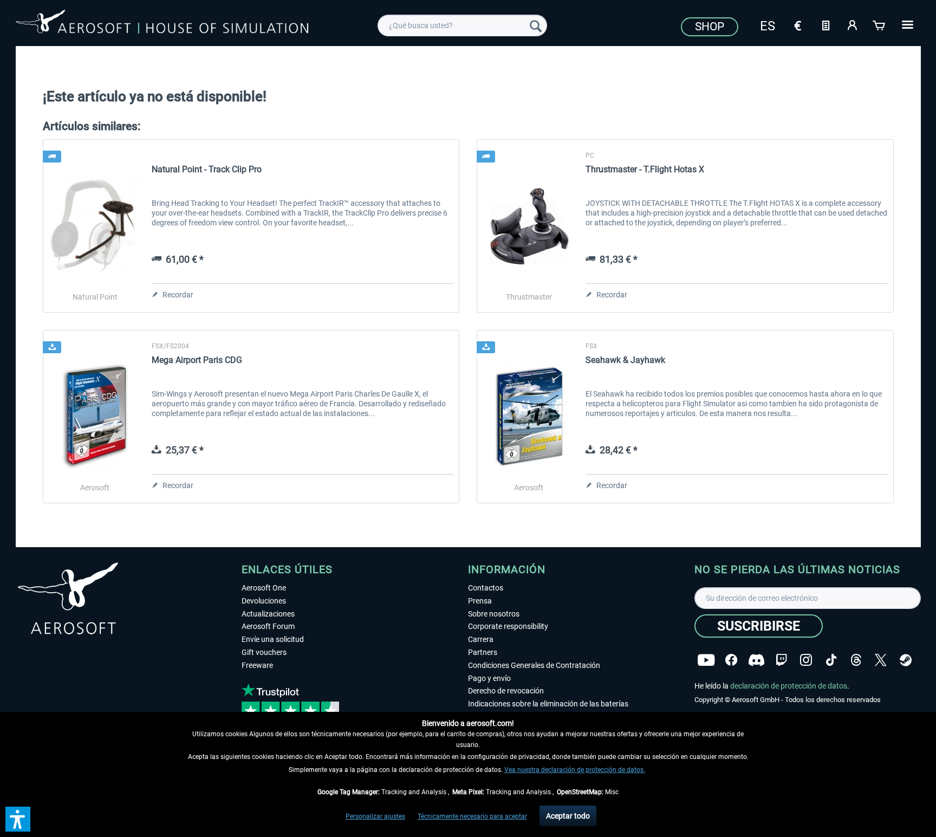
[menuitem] (462, 25)
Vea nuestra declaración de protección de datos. (574, 770)
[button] (17, 819)
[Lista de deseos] (825, 24)
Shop (709, 26)
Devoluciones (264, 600)
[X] (881, 660)
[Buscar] (535, 25)
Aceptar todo (568, 816)
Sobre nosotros (493, 613)
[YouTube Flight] (706, 660)
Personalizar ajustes (375, 816)
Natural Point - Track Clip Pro (207, 169)
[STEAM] (906, 660)
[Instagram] (806, 660)
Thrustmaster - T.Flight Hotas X (645, 169)
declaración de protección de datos (788, 686)
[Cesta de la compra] (879, 24)
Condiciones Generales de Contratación (534, 665)
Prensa (480, 600)
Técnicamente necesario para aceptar (472, 816)
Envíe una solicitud (273, 639)
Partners (482, 652)
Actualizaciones (268, 613)
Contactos (485, 587)
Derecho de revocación (506, 690)
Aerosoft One (264, 587)
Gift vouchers (264, 652)
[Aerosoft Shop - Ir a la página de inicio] (162, 24)
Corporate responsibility (508, 626)
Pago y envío (489, 678)
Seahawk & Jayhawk (625, 360)
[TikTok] (831, 660)
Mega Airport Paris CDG (197, 360)
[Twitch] (781, 660)
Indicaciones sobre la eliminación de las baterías (548, 703)
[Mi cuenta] (852, 24)
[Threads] (856, 660)
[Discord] (756, 660)
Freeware (257, 665)
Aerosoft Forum (268, 626)
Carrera (480, 639)
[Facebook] (731, 660)
